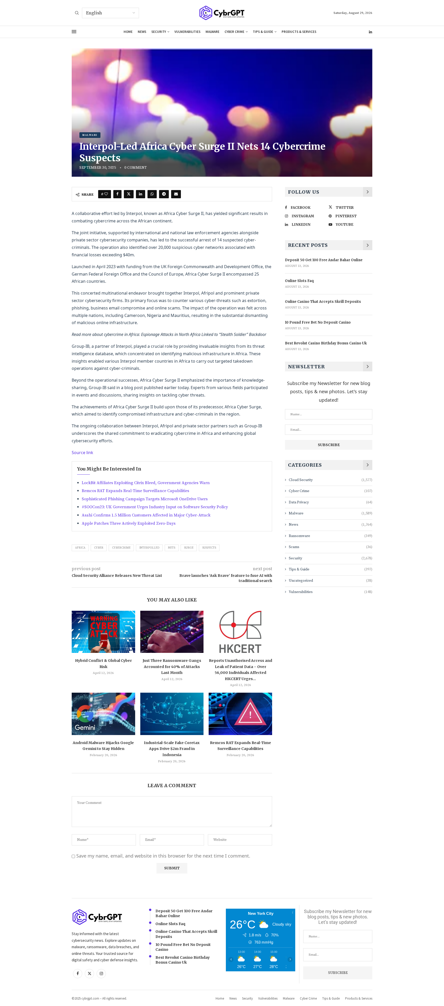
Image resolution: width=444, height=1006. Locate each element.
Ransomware (330, 536)
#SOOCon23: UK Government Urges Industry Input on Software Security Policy (155, 507)
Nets (171, 548)
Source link (82, 452)
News (142, 32)
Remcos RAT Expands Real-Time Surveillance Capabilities (135, 490)
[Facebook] (78, 973)
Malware (212, 32)
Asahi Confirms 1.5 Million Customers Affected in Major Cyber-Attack (146, 515)
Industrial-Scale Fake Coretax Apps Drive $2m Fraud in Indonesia (172, 748)
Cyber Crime (234, 32)
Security (158, 32)
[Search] (76, 13)
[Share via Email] (176, 194)
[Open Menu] (74, 31)
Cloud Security (330, 480)
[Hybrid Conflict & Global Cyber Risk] (103, 632)
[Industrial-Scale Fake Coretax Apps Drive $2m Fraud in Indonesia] (172, 714)
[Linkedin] (370, 32)
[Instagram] (101, 973)
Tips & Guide (263, 32)
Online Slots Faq (299, 281)
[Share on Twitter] (129, 194)
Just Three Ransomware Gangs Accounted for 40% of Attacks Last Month (172, 666)
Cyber (98, 548)
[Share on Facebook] (117, 194)
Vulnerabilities (187, 32)
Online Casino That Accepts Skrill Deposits (323, 301)
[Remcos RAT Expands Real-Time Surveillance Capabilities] (240, 714)
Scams (330, 547)
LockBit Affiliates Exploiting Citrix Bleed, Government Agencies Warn (146, 482)
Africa (80, 548)
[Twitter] (89, 973)
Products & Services (299, 32)
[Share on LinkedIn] (140, 194)
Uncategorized (330, 580)
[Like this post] (106, 194)
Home (128, 32)
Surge (188, 548)
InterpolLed (149, 548)
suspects (209, 548)
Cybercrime (121, 548)
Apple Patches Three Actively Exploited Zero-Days (128, 523)
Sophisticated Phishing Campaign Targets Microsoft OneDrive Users (145, 499)
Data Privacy (330, 502)
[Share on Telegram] (164, 194)
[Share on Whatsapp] (152, 194)
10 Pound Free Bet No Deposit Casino (318, 322)
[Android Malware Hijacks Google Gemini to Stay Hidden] (103, 714)
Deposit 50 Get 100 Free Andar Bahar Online (324, 260)
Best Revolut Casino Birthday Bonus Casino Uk (326, 343)
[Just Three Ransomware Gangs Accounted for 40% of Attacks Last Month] (172, 632)
